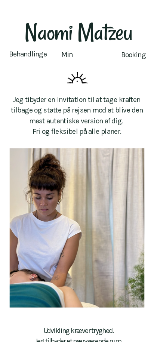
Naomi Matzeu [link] (78, 31)
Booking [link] (133, 54)
